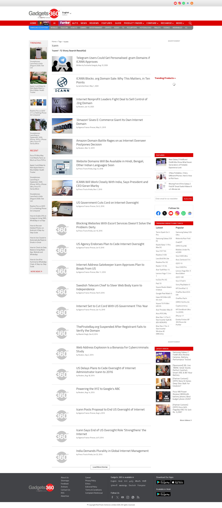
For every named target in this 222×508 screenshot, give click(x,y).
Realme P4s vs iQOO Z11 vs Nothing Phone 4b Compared (38, 208)
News (84, 23)
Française (141, 486)
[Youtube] (171, 213)
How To (74, 28)
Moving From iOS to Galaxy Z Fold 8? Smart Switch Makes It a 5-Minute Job (180, 186)
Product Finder (133, 23)
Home (33, 23)
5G (186, 28)
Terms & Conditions (93, 490)
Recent (34, 151)
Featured (160, 155)
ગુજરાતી (114, 486)
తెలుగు (138, 481)
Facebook (112, 496)
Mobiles (54, 28)
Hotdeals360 (145, 28)
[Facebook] (158, 213)
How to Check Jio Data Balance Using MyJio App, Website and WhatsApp (38, 251)
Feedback (65, 484)
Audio (116, 28)
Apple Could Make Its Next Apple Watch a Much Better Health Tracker (37, 169)
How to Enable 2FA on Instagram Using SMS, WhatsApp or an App (38, 218)
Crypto (108, 28)
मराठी (144, 481)
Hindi (120, 481)
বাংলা (125, 481)
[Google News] (190, 213)
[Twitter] (164, 213)
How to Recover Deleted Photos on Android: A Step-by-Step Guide (37, 229)
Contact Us (65, 490)
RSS (62, 493)
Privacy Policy (90, 481)
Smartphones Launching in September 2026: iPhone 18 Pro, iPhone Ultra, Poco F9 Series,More (38, 183)
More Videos (185, 420)
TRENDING (35, 43)
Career (88, 478)
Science (167, 28)
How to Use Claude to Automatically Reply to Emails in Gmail (38, 240)
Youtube (122, 496)
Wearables (177, 28)
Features (106, 23)
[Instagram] (177, 213)
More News (36, 272)
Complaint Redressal (94, 493)
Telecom (64, 28)
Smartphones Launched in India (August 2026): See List (37, 197)
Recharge (166, 23)
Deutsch (132, 486)
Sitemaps (65, 481)
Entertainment (95, 28)
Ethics (87, 484)
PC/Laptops (132, 28)
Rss (137, 496)
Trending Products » (165, 78)
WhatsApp (133, 496)
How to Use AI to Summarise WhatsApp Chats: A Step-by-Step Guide (38, 263)
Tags (60, 42)
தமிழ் (131, 481)
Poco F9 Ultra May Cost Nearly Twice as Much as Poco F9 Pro (38, 158)
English (114, 481)
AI (54, 23)
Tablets (157, 28)
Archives (64, 487)
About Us (65, 478)
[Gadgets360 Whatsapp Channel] (183, 213)
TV (123, 28)
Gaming (83, 28)
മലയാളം (123, 486)
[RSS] (191, 3)
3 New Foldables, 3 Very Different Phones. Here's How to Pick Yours (180, 175)
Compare (151, 23)
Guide (118, 23)
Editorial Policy (91, 487)
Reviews (94, 23)
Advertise (65, 496)
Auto (75, 23)
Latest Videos (162, 348)
